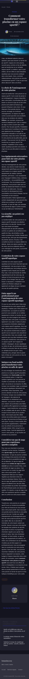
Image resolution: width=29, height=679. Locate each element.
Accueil (3, 7)
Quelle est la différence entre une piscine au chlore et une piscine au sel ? (14, 631)
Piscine (8, 7)
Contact (20, 669)
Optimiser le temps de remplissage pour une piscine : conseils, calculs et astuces (14, 643)
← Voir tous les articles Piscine (11, 608)
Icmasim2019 (7, 661)
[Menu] (17, 1)
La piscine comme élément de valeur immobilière (14, 637)
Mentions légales (11, 669)
